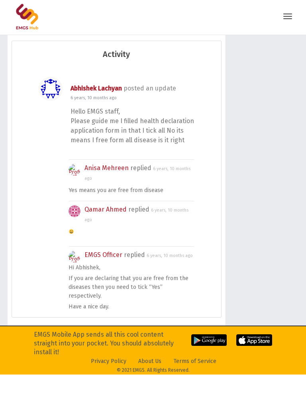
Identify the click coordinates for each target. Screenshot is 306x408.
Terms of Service (195, 361)
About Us (149, 361)
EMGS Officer (103, 255)
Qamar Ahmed (105, 209)
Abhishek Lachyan (96, 88)
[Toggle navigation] (287, 16)
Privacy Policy (108, 361)
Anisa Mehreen (106, 168)
